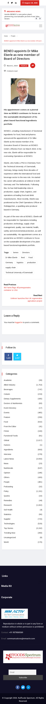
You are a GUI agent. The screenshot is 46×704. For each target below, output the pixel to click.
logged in (18, 322)
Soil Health (8, 510)
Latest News (9, 459)
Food (30, 257)
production (31, 262)
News (6, 463)
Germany (9, 262)
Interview (7, 454)
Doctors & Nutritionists (13, 403)
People (13, 36)
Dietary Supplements (12, 399)
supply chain (10, 267)
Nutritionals (8, 468)
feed (23, 257)
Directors (26, 252)
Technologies (9, 524)
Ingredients (8, 450)
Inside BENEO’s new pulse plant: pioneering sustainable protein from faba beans (21, 16)
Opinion (7, 473)
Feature (7, 417)
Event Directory (10, 408)
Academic (8, 380)
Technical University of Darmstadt (19, 273)
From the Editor (10, 426)
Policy (6, 491)
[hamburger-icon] (41, 581)
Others (6, 477)
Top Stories (8, 528)
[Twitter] (23, 687)
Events (6, 413)
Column (7, 394)
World (6, 542)
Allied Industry (9, 385)
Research (8, 505)
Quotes (7, 496)
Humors (7, 445)
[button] (36, 18)
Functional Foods (11, 436)
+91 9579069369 (16, 632)
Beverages (8, 389)
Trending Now (9, 533)
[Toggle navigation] (40, 25)
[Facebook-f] (18, 687)
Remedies (8, 500)
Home (6, 36)
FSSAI (6, 431)
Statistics (7, 514)
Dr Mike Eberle (11, 257)
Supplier (7, 519)
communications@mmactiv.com (21, 638)
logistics (20, 262)
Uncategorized (10, 537)
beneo (15, 252)
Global (6, 440)
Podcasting (8, 487)
